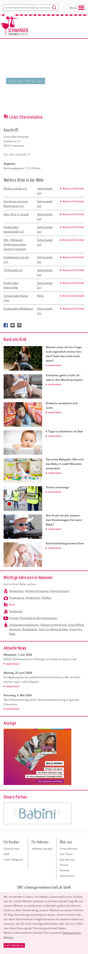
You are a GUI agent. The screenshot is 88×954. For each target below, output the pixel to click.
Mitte (40, 296)
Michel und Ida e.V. (15, 188)
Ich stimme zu (15, 945)
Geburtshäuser (59, 591)
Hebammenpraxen (37, 591)
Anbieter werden (42, 849)
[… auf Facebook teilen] (6, 325)
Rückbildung (29, 629)
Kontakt (64, 870)
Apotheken (16, 611)
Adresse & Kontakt (73, 188)
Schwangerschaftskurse (24, 625)
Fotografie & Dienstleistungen (38, 618)
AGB (6, 854)
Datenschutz (11, 849)
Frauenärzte (16, 598)
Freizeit (13, 618)
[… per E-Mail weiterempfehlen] (12, 325)
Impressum (67, 876)
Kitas (12, 604)
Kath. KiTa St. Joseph (16, 214)
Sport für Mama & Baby (53, 629)
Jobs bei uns (67, 859)
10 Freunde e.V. (13, 270)
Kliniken (46, 598)
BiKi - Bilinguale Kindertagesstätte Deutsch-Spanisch (15, 244)
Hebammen (16, 591)
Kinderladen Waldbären (18, 308)
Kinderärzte (33, 598)
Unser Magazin (13, 859)
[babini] (37, 813)
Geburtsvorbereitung (53, 625)
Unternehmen (68, 849)
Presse (64, 865)
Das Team (66, 854)
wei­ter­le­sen (12, 664)
